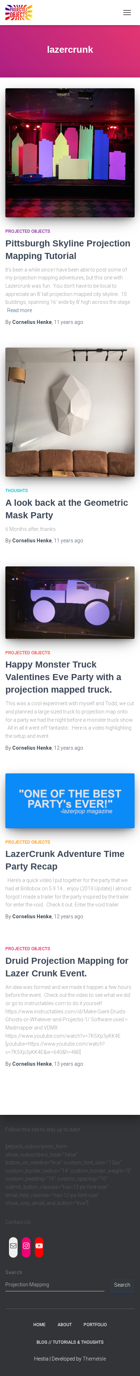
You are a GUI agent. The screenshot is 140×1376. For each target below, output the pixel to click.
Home (39, 1324)
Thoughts (16, 490)
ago (68, 322)
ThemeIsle (94, 1359)
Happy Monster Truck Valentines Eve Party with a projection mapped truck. (63, 676)
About (64, 1324)
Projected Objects (27, 231)
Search (13, 1272)
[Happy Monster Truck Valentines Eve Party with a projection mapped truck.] (70, 602)
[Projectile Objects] (21, 13)
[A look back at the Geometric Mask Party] (70, 412)
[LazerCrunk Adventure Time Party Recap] (70, 800)
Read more (19, 310)
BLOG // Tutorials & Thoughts (70, 1342)
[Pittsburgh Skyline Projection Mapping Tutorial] (70, 152)
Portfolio (95, 1324)
